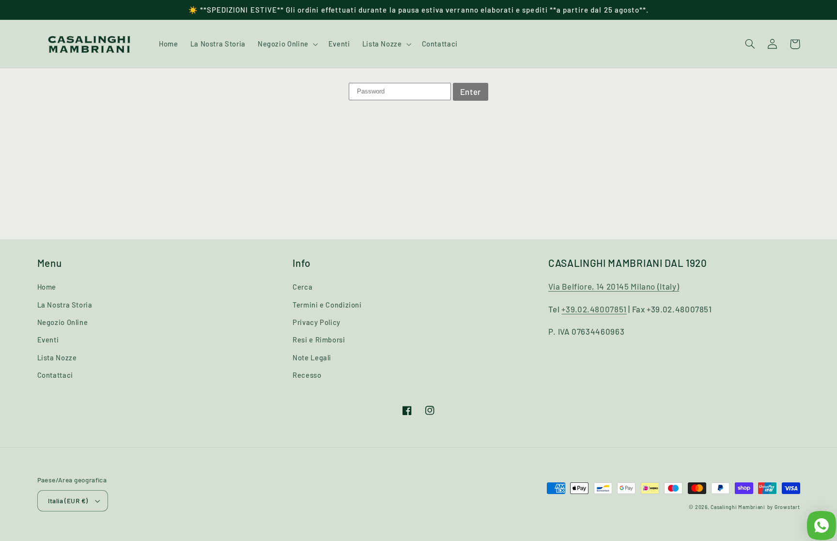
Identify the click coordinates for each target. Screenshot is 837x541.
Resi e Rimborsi (319, 339)
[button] (286, 44)
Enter (470, 91)
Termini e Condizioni (327, 304)
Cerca (302, 286)
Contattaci (55, 375)
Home (47, 286)
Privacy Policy (317, 322)
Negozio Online (62, 322)
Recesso (307, 375)
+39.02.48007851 (593, 309)
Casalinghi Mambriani (738, 507)
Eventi (48, 339)
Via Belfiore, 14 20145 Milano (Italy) (613, 286)
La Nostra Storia (65, 304)
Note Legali (312, 357)
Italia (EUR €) (68, 500)
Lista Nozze (57, 357)
